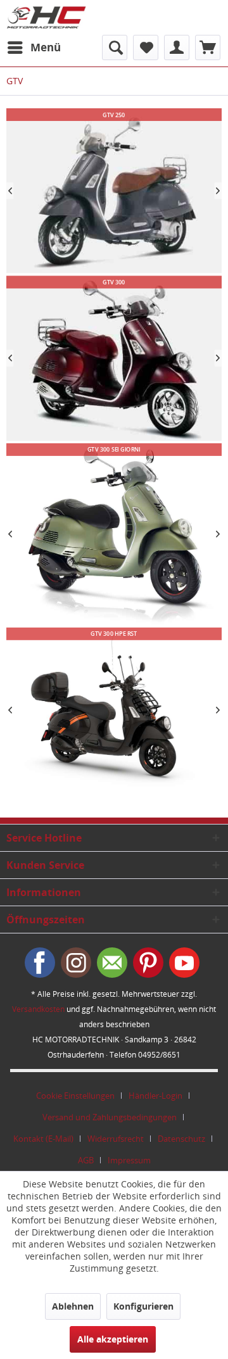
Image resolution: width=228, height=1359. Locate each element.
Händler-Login (155, 1095)
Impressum (129, 1160)
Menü (45, 47)
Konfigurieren (143, 1306)
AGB (86, 1160)
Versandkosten (38, 1009)
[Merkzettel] (145, 47)
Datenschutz (181, 1138)
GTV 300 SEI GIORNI (114, 534)
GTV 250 (114, 191)
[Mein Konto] (176, 47)
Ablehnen (73, 1306)
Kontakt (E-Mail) (43, 1138)
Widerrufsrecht (115, 1138)
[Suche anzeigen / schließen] (114, 47)
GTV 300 (114, 358)
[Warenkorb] (207, 47)
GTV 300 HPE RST (114, 710)
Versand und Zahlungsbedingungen (109, 1117)
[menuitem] (33, 47)
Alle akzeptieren (112, 1339)
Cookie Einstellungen (75, 1095)
